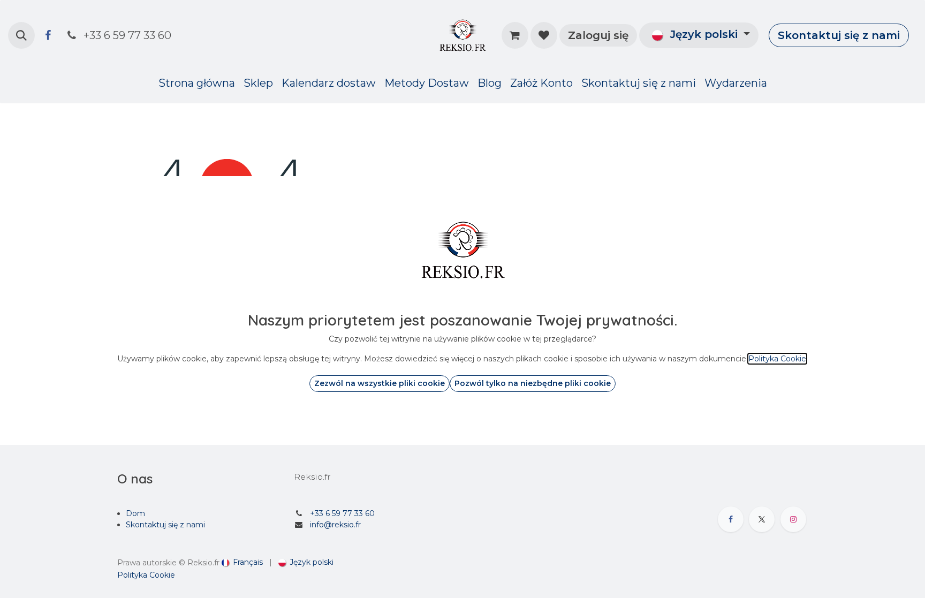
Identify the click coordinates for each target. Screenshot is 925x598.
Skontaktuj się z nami (839, 35)
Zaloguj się (598, 35)
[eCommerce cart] (515, 35)
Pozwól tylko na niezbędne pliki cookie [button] (532, 383)
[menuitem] (196, 83)
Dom (135, 513)
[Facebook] (47, 35)
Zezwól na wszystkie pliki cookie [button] (379, 383)
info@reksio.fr (335, 524)
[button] (21, 35)
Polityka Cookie (146, 575)
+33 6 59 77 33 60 (342, 513)
